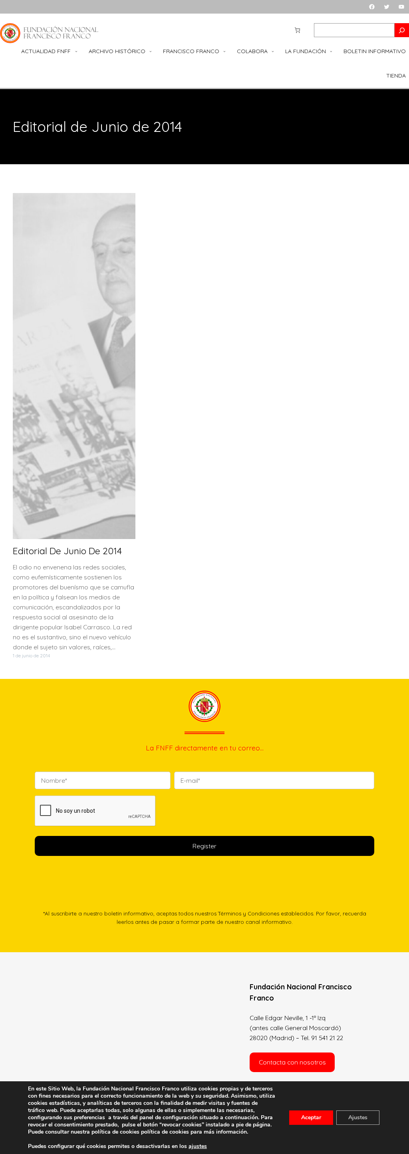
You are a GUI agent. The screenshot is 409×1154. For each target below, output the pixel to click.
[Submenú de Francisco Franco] (224, 51)
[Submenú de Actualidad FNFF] (76, 51)
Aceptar (311, 1117)
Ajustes (357, 1117)
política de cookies (165, 1132)
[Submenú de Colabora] (273, 51)
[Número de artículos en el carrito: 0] (297, 30)
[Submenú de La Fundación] (331, 51)
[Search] (402, 30)
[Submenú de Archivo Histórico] (150, 51)
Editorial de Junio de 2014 (67, 551)
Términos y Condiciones (248, 913)
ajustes (198, 1146)
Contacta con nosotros (292, 1062)
